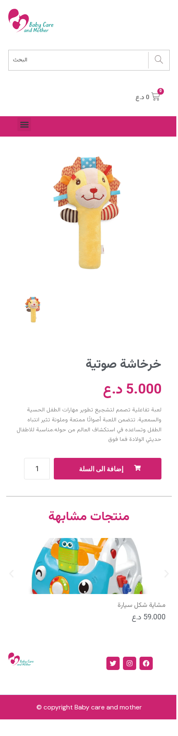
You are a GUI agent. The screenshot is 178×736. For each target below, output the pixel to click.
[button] (24, 124)
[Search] (158, 60)
